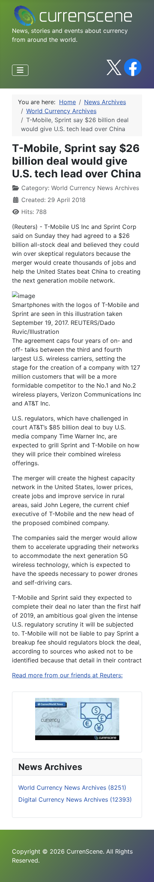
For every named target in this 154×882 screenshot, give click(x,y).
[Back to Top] (141, 868)
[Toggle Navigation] (20, 70)
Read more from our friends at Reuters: (67, 675)
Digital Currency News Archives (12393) (75, 799)
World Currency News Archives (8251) (72, 787)
